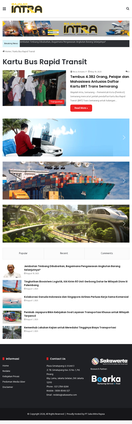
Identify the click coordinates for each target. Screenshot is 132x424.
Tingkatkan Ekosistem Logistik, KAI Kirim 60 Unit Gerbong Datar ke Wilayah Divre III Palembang (65, 42)
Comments (107, 253)
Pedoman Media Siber (14, 382)
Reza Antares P (80, 72)
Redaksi (6, 371)
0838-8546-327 (62, 391)
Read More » (81, 108)
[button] (8, 137)
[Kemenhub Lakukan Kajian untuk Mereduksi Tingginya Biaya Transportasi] (12, 332)
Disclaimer (8, 387)
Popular (23, 253)
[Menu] (4, 10)
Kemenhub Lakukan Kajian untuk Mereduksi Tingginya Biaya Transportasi (70, 327)
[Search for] (127, 10)
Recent (64, 253)
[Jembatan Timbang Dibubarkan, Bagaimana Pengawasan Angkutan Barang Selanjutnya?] (12, 271)
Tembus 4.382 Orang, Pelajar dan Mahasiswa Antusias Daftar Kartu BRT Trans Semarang (99, 81)
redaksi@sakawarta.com (65, 395)
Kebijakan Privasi (11, 376)
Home (8, 51)
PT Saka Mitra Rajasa (95, 414)
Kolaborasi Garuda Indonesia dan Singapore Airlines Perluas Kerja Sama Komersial (76, 297)
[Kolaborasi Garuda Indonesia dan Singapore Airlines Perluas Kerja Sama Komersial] (12, 301)
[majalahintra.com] (26, 8)
